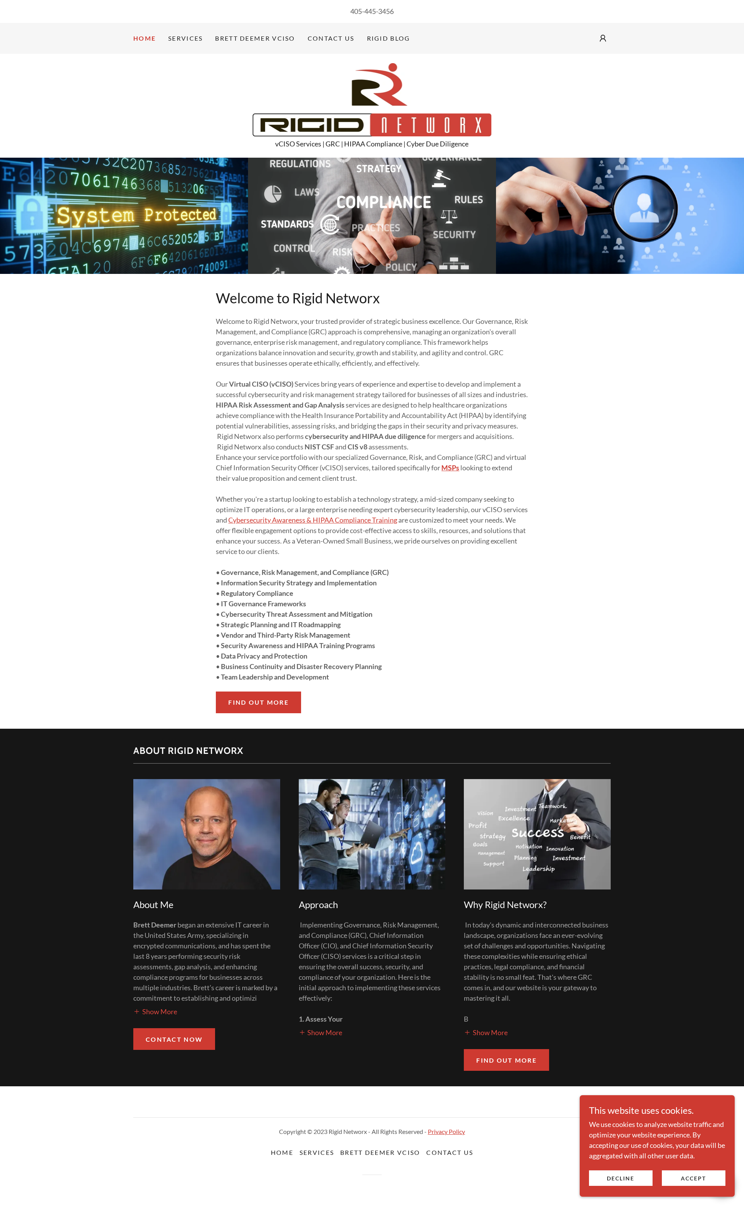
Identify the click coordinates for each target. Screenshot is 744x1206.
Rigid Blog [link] (388, 38)
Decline (620, 1178)
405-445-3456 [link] (372, 11)
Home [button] (282, 1152)
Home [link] (144, 38)
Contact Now (174, 1039)
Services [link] (185, 38)
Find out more (258, 702)
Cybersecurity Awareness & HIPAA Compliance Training (312, 520)
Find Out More (506, 1060)
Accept (693, 1178)
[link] (372, 99)
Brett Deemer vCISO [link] (255, 38)
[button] (603, 38)
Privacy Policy (446, 1131)
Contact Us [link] (331, 38)
